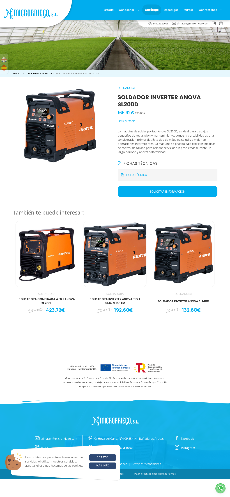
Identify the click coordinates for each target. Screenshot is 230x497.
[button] (220, 488)
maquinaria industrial (40, 73)
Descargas (171, 10)
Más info (102, 465)
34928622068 (161, 23)
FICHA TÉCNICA (135, 175)
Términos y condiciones (146, 464)
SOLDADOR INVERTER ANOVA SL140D (183, 301)
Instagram (188, 448)
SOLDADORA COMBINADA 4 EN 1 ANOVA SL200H (47, 301)
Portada (108, 10)
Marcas (189, 10)
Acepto (102, 457)
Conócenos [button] (127, 10)
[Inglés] (4, 60)
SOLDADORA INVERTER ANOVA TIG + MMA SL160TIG (115, 301)
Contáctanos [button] (208, 10)
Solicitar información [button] (167, 192)
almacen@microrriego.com (192, 23)
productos (19, 73)
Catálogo (152, 10)
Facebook (187, 439)
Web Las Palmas (167, 473)
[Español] (4, 68)
